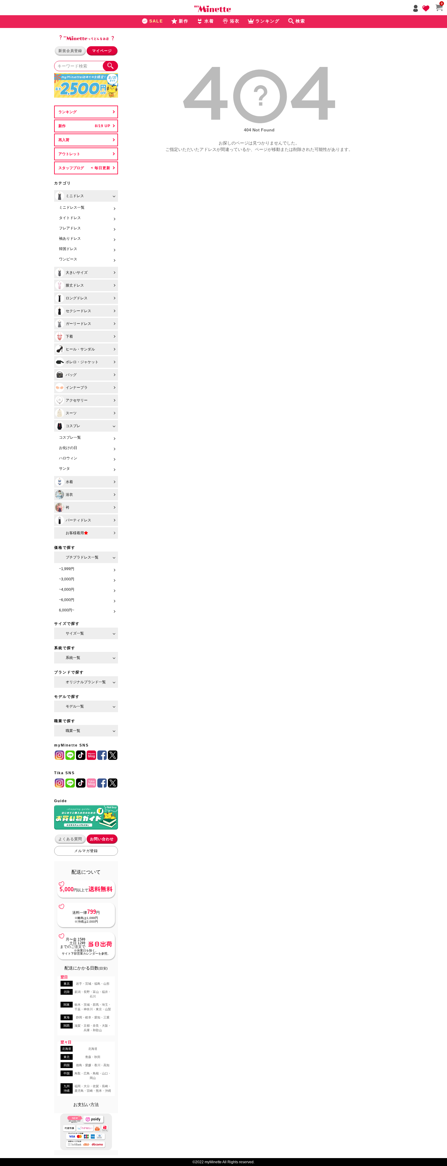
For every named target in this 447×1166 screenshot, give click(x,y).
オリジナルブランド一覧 (86, 682)
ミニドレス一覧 (72, 207)
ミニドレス (75, 196)
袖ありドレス (70, 238)
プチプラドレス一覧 (82, 557)
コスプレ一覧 (70, 437)
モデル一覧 (75, 706)
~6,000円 (66, 600)
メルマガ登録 (86, 851)
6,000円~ (66, 610)
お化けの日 (68, 448)
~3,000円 (66, 579)
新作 (62, 126)
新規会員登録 (70, 51)
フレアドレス (70, 228)
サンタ (64, 468)
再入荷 (63, 140)
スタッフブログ (71, 168)
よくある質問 (70, 839)
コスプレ (73, 426)
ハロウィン (68, 458)
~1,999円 (66, 569)
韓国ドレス (68, 249)
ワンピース (68, 259)
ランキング (67, 112)
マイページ (102, 51)
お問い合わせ (102, 839)
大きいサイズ (77, 272)
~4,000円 (66, 589)
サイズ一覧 (75, 633)
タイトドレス (70, 218)
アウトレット (69, 154)
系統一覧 (73, 658)
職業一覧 (73, 731)
